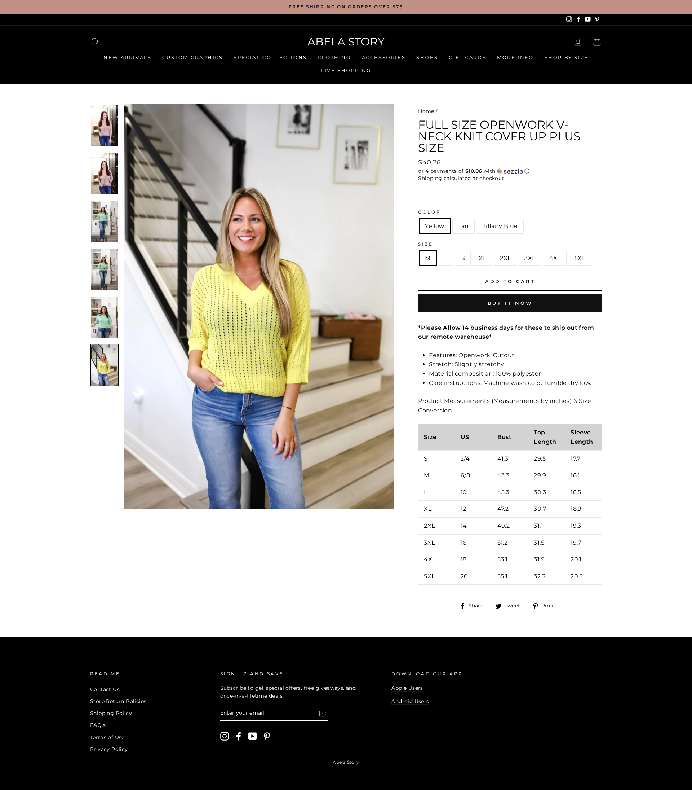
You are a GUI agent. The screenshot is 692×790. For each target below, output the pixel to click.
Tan (463, 226)
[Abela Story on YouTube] (252, 736)
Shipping (430, 178)
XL (482, 258)
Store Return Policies (118, 701)
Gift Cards (467, 57)
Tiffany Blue (500, 226)
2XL (505, 258)
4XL (555, 258)
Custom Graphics (192, 57)
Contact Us (105, 689)
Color (429, 212)
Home (426, 111)
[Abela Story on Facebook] (238, 736)
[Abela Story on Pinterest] (266, 736)
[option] (346, 7)
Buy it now (510, 303)
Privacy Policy (109, 749)
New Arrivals (127, 57)
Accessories (384, 57)
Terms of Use (107, 737)
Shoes (427, 57)
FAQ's (98, 725)
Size (425, 244)
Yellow (434, 226)
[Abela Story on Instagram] (224, 736)
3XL (529, 258)
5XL (580, 258)
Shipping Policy (111, 713)
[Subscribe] (323, 713)
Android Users (410, 701)
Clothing (334, 57)
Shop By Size (567, 57)
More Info (515, 57)
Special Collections (270, 57)
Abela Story (346, 41)
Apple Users (407, 688)
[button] (510, 171)
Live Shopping (346, 70)
